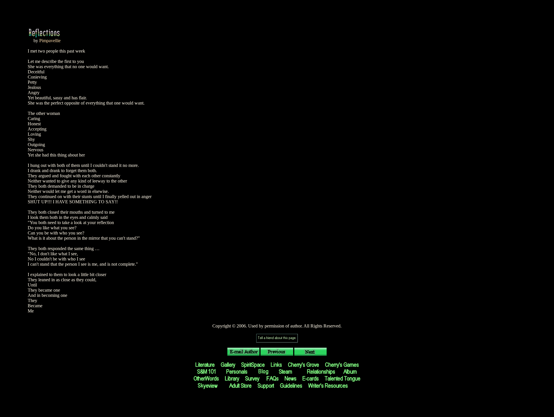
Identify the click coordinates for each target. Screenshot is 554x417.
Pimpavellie (50, 40)
